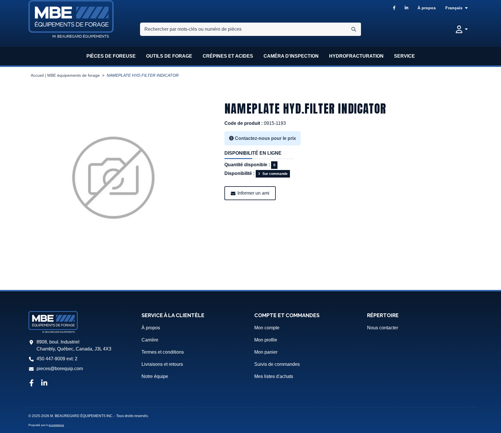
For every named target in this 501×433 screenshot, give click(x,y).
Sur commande (275, 174)
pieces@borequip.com (60, 368)
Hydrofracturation (356, 56)
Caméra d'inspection (291, 56)
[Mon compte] (461, 29)
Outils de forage (169, 56)
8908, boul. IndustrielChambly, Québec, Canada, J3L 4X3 (74, 345)
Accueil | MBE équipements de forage (65, 75)
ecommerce (56, 425)
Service (404, 56)
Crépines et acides (228, 56)
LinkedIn (406, 8)
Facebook (394, 8)
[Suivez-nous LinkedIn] (44, 383)
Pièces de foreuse (111, 56)
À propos (427, 8)
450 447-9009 (51, 358)
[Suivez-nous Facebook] (31, 383)
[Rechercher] (354, 29)
